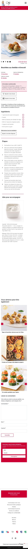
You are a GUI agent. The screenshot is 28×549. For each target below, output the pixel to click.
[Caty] (12, 532)
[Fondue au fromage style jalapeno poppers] (14, 348)
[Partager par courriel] (10, 61)
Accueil (2, 7)
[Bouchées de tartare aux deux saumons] (14, 378)
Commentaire (5, 403)
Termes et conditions (14, 510)
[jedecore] (21, 532)
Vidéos (14, 523)
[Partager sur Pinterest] (5, 61)
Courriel (3, 428)
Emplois (14, 506)
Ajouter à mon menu (10, 98)
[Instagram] (15, 538)
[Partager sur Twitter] (3, 61)
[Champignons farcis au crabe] (14, 318)
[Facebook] (12, 538)
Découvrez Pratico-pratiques (14, 504)
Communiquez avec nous (14, 502)
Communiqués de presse (14, 508)
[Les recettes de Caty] (3, 3)
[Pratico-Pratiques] (2, 532)
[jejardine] (25, 532)
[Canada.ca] (22, 544)
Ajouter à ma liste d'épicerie (8, 133)
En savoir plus (14, 493)
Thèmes (14, 521)
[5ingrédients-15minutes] (7, 532)
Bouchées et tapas (13, 7)
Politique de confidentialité (14, 512)
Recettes (7, 7)
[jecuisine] (17, 532)
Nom (2, 422)
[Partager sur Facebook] (1, 61)
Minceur (14, 519)
